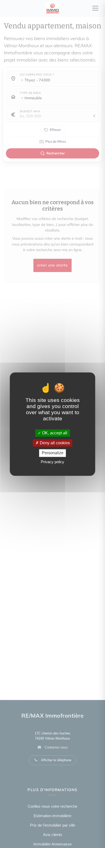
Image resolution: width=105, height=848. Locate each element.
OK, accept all (54, 433)
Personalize (52, 453)
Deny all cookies (54, 443)
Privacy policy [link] (52, 462)
